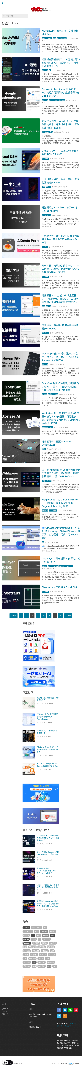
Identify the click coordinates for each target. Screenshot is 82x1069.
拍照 (52, 951)
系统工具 (41, 962)
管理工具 (26, 962)
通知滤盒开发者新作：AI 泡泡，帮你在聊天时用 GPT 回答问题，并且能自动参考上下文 (61, 62)
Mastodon (73, 1023)
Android (49, 38)
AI (49, 70)
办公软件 (53, 943)
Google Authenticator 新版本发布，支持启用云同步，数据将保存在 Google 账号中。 (60, 92)
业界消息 (36, 943)
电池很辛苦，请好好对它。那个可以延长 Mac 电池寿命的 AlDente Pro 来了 (60, 239)
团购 (43, 449)
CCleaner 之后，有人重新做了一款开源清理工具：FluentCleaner (47, 716)
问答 (51, 132)
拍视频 (25, 955)
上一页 (13, 616)
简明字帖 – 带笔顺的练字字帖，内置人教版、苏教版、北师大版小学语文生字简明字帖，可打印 (61, 269)
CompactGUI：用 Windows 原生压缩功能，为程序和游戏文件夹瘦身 (48, 837)
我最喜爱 (35, 951)
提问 (31, 1022)
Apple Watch (36, 928)
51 (61, 616)
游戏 (25, 959)
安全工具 (62, 100)
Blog (36, 931)
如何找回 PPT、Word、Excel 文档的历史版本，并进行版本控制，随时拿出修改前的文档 (60, 124)
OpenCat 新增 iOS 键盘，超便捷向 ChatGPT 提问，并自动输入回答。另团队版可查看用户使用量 (60, 386)
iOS (54, 38)
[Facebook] (59, 1010)
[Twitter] (59, 1016)
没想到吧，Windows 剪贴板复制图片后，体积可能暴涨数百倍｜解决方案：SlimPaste (48, 903)
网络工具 (50, 962)
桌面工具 (43, 955)
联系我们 (5, 1012)
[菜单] (3, 3)
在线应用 (45, 158)
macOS (44, 247)
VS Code (48, 481)
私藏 (47, 959)
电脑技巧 (32, 959)
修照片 (44, 943)
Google (26, 935)
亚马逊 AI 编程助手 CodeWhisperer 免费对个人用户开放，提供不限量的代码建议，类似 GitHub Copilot (61, 473)
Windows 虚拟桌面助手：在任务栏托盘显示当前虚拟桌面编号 (48, 749)
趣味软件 (41, 966)
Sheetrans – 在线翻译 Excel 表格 (59, 587)
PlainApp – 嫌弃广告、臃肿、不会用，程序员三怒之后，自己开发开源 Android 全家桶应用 (60, 357)
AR (45, 928)
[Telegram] (65, 1010)
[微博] (76, 1010)
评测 (34, 966)
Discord (68, 1026)
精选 (43, 38)
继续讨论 (5, 1014)
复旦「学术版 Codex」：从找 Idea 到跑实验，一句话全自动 (48, 854)
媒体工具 (69, 566)
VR (39, 939)
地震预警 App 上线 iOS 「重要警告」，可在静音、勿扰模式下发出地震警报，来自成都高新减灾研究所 (60, 298)
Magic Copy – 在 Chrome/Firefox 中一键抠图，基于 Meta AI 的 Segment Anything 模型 (60, 503)
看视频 (44, 566)
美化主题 (26, 966)
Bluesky (60, 1026)
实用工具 (26, 951)
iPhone (63, 38)
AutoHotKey (27, 931)
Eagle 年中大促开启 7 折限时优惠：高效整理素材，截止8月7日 (48, 887)
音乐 (54, 966)
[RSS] (65, 1016)
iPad (58, 38)
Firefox (54, 510)
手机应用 (45, 951)
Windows (45, 132)
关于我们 (5, 1009)
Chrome (45, 510)
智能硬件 (34, 955)
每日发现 (52, 955)
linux (49, 566)
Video (33, 939)
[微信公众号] (70, 1010)
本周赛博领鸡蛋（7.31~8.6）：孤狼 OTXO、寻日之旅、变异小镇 (47, 870)
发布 (31, 1009)
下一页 (68, 616)
